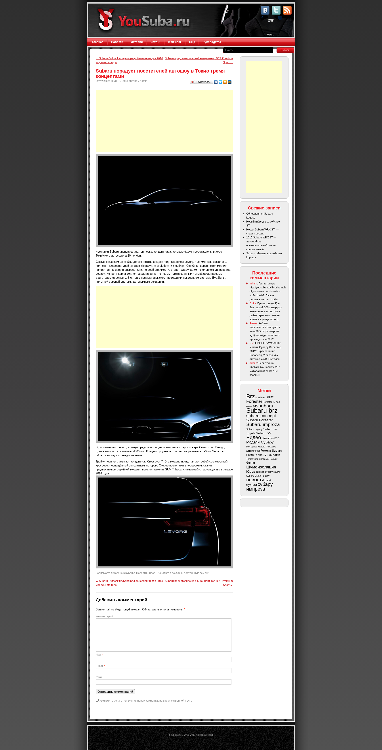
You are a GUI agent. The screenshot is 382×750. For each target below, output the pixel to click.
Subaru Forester (259, 420)
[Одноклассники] (225, 82)
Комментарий (104, 616)
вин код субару (264, 471)
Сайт (99, 677)
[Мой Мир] (229, 82)
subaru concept (261, 415)
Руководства (212, 42)
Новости (117, 42)
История (137, 42)
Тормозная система (257, 459)
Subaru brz (262, 410)
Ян (251, 343)
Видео (253, 437)
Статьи (155, 42)
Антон (253, 323)
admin (143, 80)
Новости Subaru (146, 573)
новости (255, 479)
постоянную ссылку (196, 573)
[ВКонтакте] (216, 82)
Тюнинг (273, 459)
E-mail (100, 666)
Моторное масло (255, 446)
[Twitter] (220, 82)
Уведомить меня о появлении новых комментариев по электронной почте (145, 700)
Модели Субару (260, 442)
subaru (266, 405)
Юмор (250, 471)
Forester (254, 401)
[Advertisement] (164, 121)
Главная (97, 42)
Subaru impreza (263, 424)
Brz (250, 396)
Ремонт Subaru (271, 450)
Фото (250, 463)
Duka (253, 303)
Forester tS (269, 402)
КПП (276, 438)
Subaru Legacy (254, 429)
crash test (261, 397)
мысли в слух (262, 475)
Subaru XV (263, 433)
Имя (99, 654)
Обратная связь (204, 734)
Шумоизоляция (261, 467)
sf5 (255, 406)
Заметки (268, 438)
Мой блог (174, 42)
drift (270, 397)
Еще (192, 42)
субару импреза (259, 486)
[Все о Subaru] (145, 20)
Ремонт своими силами (263, 455)
